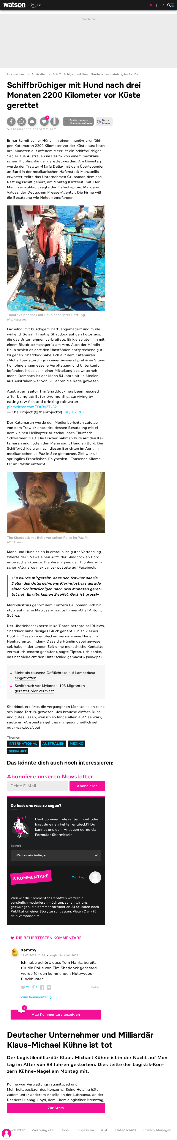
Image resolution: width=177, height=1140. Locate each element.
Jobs (65, 1130)
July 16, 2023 (75, 412)
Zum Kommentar (34, 997)
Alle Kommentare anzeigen (56, 1014)
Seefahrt (18, 751)
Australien (39, 74)
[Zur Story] (88, 1071)
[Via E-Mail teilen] (32, 121)
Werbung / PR (43, 1130)
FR (162, 5)
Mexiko (77, 743)
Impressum (85, 1130)
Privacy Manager (157, 1130)
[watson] (14, 5)
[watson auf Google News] (104, 121)
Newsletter (15, 1130)
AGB (104, 1130)
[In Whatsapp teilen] (21, 121)
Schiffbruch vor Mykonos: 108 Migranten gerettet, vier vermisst (50, 688)
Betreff (16, 846)
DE (151, 5)
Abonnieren (87, 786)
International (16, 74)
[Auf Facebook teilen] (11, 121)
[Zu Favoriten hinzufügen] (54, 121)
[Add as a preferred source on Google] (78, 121)
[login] (6, 1133)
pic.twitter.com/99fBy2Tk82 (32, 406)
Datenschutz (125, 1130)
